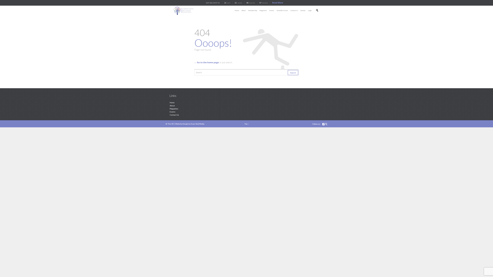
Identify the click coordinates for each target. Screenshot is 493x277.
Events (172, 112)
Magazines (174, 109)
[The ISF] (183, 10)
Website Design (181, 124)
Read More (277, 2)
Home (172, 102)
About (172, 106)
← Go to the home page (206, 62)
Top (246, 124)
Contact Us (174, 115)
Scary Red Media (197, 124)
